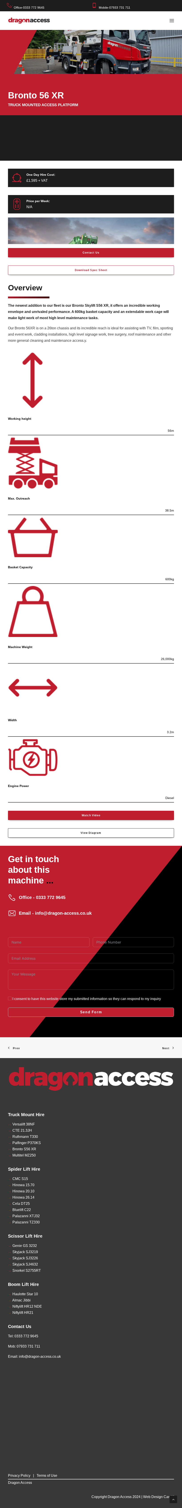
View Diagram (91, 832)
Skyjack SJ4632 (23, 1264)
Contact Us (91, 252)
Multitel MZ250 (22, 1155)
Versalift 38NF (21, 1124)
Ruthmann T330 (23, 1137)
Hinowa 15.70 (21, 1185)
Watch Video (91, 815)
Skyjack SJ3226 (23, 1258)
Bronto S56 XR (22, 1149)
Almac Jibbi (19, 1300)
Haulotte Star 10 (23, 1294)
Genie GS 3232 (22, 1246)
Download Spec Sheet (91, 270)
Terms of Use (47, 1475)
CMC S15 (18, 1179)
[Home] (91, 1079)
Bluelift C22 (19, 1210)
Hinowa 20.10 (21, 1191)
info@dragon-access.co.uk (40, 1356)
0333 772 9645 (26, 1336)
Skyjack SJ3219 (23, 1252)
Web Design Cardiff (158, 1497)
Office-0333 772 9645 (29, 7)
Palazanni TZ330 (24, 1222)
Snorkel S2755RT (24, 1270)
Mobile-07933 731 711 (114, 7)
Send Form (91, 1012)
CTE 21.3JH (20, 1130)
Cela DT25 (19, 1203)
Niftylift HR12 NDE (25, 1306)
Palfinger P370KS (24, 1143)
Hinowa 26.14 (21, 1197)
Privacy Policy (19, 1475)
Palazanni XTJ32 (24, 1216)
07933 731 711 (28, 1346)
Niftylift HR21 (20, 1313)
